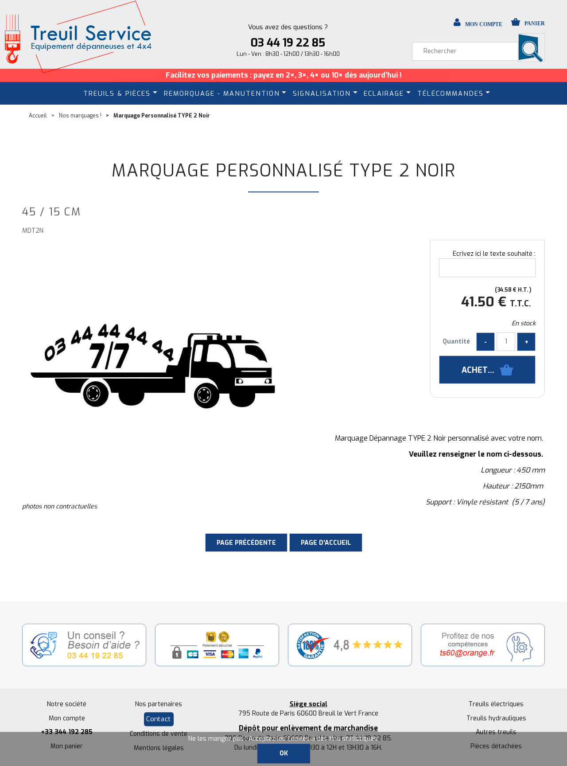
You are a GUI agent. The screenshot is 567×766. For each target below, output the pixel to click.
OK (284, 753)
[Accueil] (77, 37)
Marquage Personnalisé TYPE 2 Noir (284, 171)
